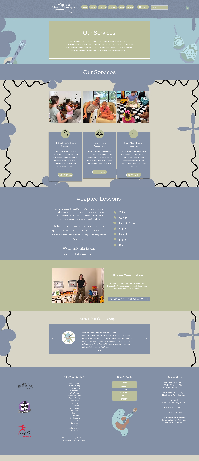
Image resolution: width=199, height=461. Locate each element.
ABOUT (124, 386)
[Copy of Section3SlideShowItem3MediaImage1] (100, 350)
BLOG (124, 396)
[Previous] (52, 339)
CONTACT (124, 393)
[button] (187, 7)
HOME (124, 383)
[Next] (146, 339)
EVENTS (124, 399)
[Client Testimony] (98, 350)
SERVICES (124, 389)
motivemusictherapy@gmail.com (114, 50)
